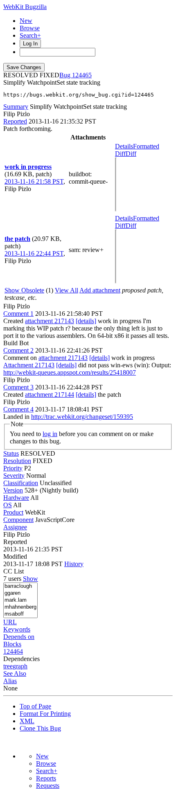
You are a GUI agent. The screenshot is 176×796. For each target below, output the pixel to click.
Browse (30, 28)
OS (7, 504)
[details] (86, 320)
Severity (14, 475)
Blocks (12, 644)
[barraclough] (20, 586)
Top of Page (35, 706)
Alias (10, 680)
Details (124, 146)
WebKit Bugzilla (25, 6)
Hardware (16, 497)
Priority (13, 468)
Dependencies (21, 658)
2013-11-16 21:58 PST (34, 181)
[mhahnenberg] (20, 607)
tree (8, 666)
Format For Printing (45, 713)
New (26, 20)
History (73, 563)
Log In (30, 43)
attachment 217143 (49, 320)
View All (66, 290)
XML (27, 720)
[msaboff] (20, 614)
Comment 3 (18, 387)
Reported (15, 121)
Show (30, 578)
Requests (47, 785)
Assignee (15, 527)
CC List (13, 571)
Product (13, 512)
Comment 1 (18, 313)
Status (11, 453)
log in (50, 433)
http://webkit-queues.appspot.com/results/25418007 (69, 372)
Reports (46, 778)
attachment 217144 (49, 394)
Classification (20, 482)
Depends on (18, 636)
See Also (14, 673)
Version (13, 490)
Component (18, 519)
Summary (15, 106)
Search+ (30, 35)
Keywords (16, 629)
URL (10, 621)
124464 (13, 651)
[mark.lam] (20, 600)
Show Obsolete (24, 290)
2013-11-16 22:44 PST (34, 253)
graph (20, 666)
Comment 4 (18, 409)
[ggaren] (20, 593)
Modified (15, 556)
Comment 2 (18, 350)
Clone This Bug (40, 728)
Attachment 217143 (28, 365)
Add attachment (99, 290)
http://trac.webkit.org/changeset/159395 (82, 416)
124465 (82, 75)
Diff (131, 153)
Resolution (17, 460)
